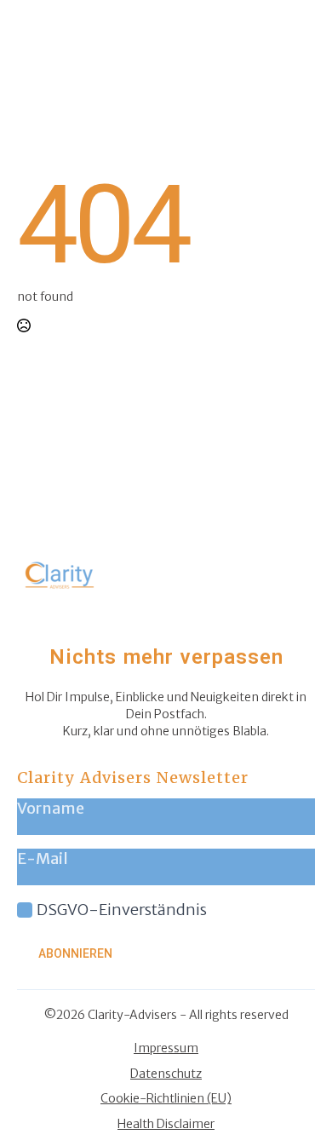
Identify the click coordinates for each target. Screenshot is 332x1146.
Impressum (166, 1048)
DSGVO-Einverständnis (122, 909)
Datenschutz (166, 1073)
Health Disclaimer (166, 1124)
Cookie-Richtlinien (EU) (166, 1098)
